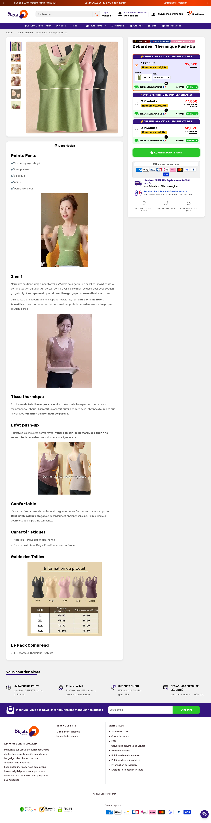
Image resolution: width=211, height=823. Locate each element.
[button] (166, 72)
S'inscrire (186, 709)
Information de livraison (124, 765)
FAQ (113, 741)
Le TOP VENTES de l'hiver (39, 26)
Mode (74, 26)
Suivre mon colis (120, 731)
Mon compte (131, 15)
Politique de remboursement (126, 755)
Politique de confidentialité (125, 760)
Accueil (9, 32)
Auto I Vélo (137, 26)
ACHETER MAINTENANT (168, 152)
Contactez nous (120, 736)
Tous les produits (25, 32)
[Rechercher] (96, 14)
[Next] (208, 3)
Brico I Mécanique (172, 26)
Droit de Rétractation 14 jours (127, 769)
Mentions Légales (120, 750)
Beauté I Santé (95, 26)
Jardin (153, 26)
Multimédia (118, 26)
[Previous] (3, 3)
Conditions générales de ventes (128, 746)
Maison (62, 26)
